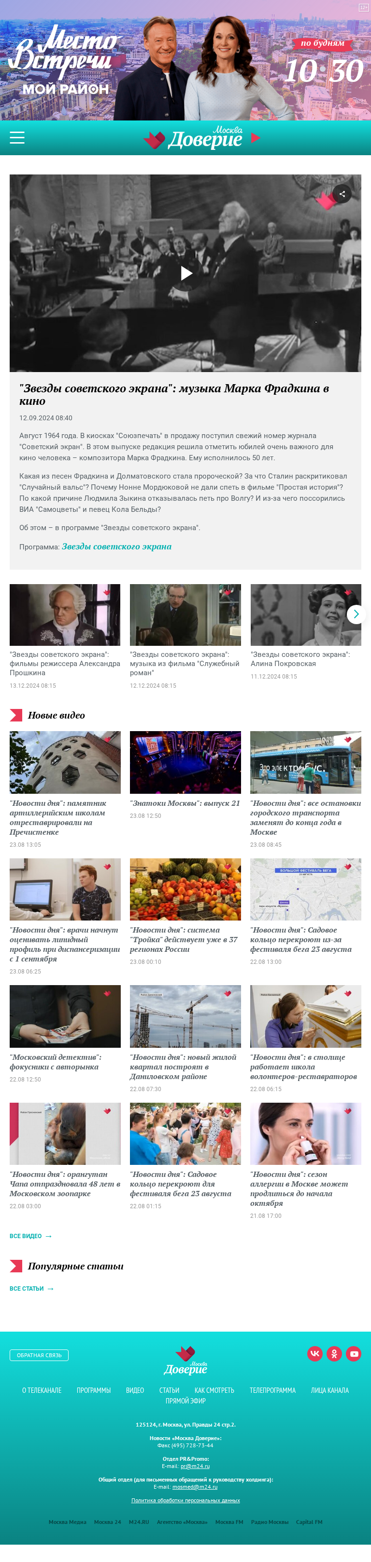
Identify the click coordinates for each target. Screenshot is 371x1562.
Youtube (353, 1354)
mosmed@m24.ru (194, 1486)
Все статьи (26, 1288)
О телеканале (41, 1390)
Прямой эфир (186, 1400)
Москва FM (229, 1521)
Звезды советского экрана (116, 546)
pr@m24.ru (195, 1465)
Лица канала (330, 1390)
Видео (135, 1390)
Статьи (169, 1390)
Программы (94, 1390)
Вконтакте (315, 1354)
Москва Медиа (67, 1521)
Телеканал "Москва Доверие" (193, 137)
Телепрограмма (273, 1390)
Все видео (26, 1236)
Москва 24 (107, 1521)
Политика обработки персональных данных (185, 1500)
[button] (356, 614)
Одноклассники (334, 1354)
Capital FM (309, 1521)
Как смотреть (214, 1390)
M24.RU (139, 1521)
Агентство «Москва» (182, 1521)
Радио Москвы (269, 1521)
